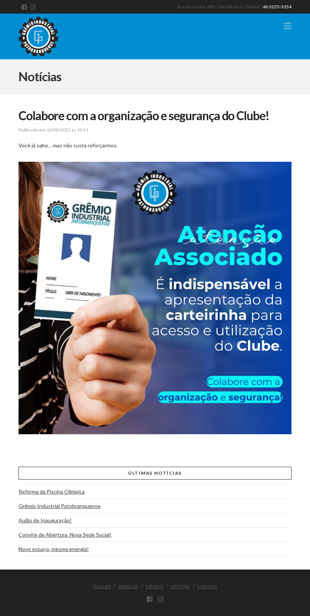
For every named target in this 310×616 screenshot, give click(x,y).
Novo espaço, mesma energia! (54, 549)
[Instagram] (33, 7)
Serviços (128, 586)
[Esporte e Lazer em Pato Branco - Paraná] (47, 35)
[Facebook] (24, 7)
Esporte (154, 586)
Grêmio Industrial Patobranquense (60, 506)
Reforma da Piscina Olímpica (52, 491)
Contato (207, 586)
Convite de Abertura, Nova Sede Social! (65, 534)
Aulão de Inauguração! (45, 520)
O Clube (102, 586)
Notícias (180, 586)
